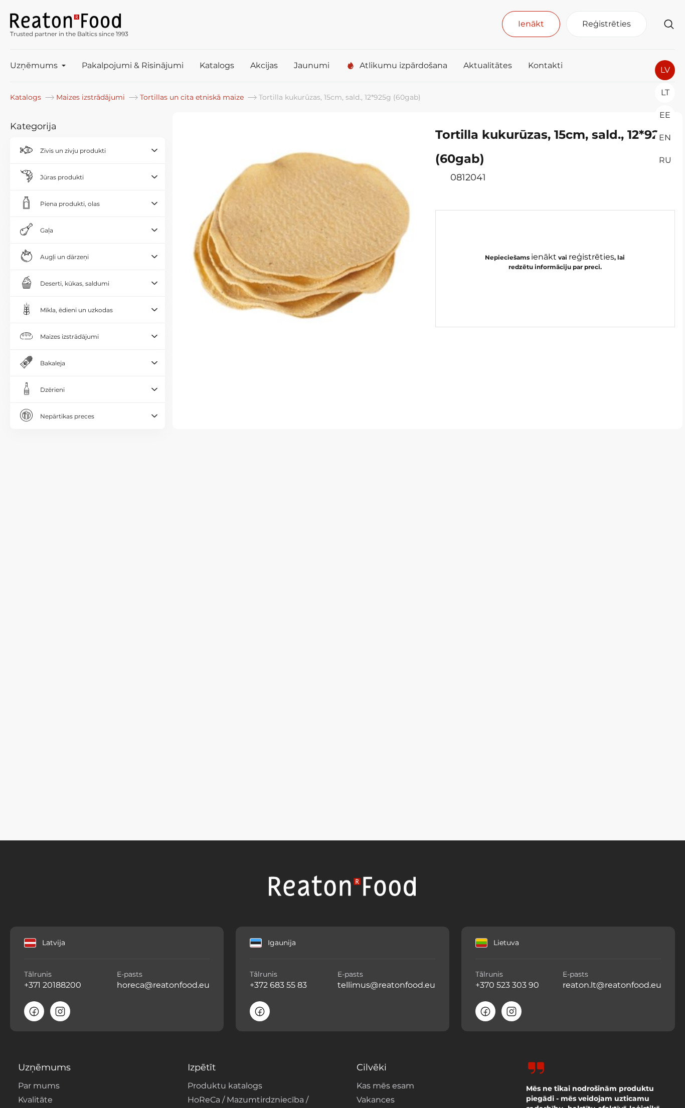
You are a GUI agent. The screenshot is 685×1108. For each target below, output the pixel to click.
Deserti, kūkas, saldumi (74, 283)
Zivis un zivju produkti (73, 150)
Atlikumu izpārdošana (403, 65)
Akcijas (264, 65)
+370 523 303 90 (507, 985)
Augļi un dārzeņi (64, 257)
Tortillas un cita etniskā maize (193, 97)
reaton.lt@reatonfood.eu (612, 985)
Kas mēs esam (385, 1085)
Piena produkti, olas (70, 203)
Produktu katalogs (225, 1085)
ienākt (544, 257)
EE (664, 115)
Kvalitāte (35, 1099)
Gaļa (46, 230)
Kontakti (545, 65)
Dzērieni (52, 389)
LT (665, 92)
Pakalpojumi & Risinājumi (133, 65)
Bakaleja (52, 363)
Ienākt (531, 24)
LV (665, 70)
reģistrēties (591, 257)
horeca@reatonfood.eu (163, 985)
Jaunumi (311, 65)
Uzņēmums (34, 65)
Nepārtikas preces (67, 416)
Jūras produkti (62, 177)
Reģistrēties (606, 24)
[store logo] (69, 19)
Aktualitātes (487, 65)
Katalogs (217, 65)
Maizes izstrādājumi (91, 97)
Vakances (376, 1099)
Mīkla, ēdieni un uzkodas (76, 310)
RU (665, 160)
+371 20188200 (52, 985)
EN (665, 137)
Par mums (39, 1085)
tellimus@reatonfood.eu (386, 985)
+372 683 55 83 (278, 985)
